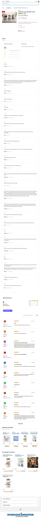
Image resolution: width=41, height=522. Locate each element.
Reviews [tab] (4, 38)
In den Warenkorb (9, 444)
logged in (27, 46)
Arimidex (35, 432)
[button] (15, 11)
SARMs (19, 454)
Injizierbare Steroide (8, 454)
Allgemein (8, 7)
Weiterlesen (36, 469)
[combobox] (19, 3)
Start (3, 7)
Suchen (37, 3)
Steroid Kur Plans (32, 454)
